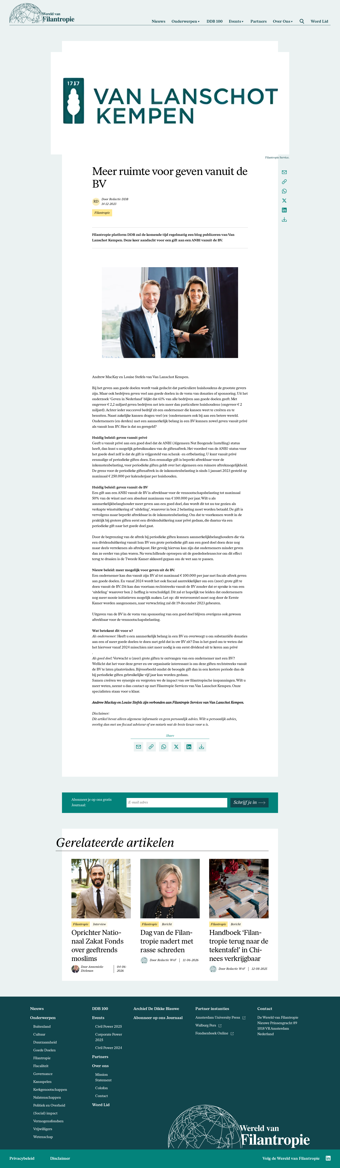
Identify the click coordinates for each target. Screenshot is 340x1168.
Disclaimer (60, 1159)
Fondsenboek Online (211, 1033)
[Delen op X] (284, 200)
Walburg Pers (205, 1026)
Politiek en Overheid (49, 1106)
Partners (100, 1057)
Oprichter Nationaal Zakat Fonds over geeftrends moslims (97, 946)
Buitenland (42, 1027)
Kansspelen (42, 1082)
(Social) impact (45, 1113)
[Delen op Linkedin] (284, 210)
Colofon (101, 1088)
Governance (43, 1074)
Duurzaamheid (45, 1042)
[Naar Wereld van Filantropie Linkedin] (328, 1158)
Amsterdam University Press (217, 1018)
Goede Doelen (44, 1050)
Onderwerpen (43, 1018)
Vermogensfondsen (48, 1121)
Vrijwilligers (42, 1129)
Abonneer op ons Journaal (158, 1018)
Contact (101, 1096)
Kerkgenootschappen (50, 1090)
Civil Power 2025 (108, 1027)
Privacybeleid (21, 1159)
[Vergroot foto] (170, 312)
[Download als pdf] (284, 219)
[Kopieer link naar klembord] (284, 181)
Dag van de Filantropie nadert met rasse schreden (166, 942)
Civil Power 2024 (108, 1048)
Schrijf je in (245, 802)
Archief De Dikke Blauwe (156, 1009)
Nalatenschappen (47, 1098)
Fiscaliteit (40, 1066)
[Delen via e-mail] (284, 172)
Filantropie (42, 1058)
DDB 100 (100, 1009)
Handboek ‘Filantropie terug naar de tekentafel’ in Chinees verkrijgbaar (238, 946)
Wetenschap (43, 1137)
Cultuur (39, 1035)
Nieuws (37, 1009)
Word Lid (101, 1105)
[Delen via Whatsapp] (284, 191)
